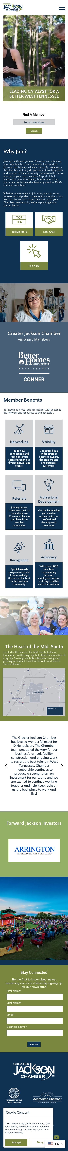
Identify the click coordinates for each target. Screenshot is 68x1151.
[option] (34, 366)
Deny (40, 1142)
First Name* (14, 990)
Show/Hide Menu (62, 7)
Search (34, 130)
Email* (11, 1014)
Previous (7, 766)
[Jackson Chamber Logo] (12, 8)
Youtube (57, 1135)
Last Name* (14, 1002)
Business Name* (17, 1026)
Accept (16, 1142)
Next (61, 766)
